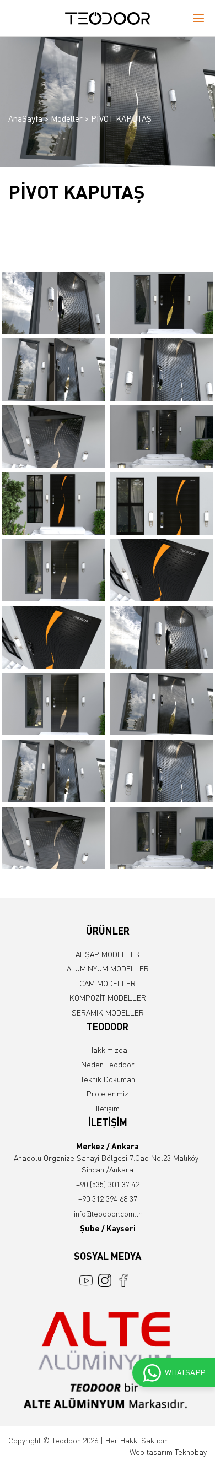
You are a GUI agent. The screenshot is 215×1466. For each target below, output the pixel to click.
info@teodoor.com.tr (108, 1213)
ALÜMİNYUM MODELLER (108, 968)
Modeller (67, 118)
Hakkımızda (107, 1050)
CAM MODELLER (107, 983)
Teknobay (191, 1452)
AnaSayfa (25, 118)
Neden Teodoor (108, 1064)
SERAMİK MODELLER (108, 1012)
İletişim (108, 1108)
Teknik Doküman (107, 1079)
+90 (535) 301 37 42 (107, 1184)
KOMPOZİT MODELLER (107, 997)
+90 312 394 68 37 (107, 1198)
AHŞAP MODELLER (108, 954)
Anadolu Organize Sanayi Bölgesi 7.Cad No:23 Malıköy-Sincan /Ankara (108, 1158)
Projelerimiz (107, 1093)
